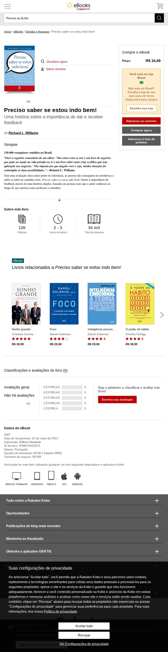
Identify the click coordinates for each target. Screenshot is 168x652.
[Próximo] (162, 315)
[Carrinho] (160, 6)
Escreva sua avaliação (117, 399)
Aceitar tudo (84, 626)
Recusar (84, 635)
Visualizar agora (57, 61)
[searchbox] (84, 18)
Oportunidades (18, 513)
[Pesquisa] (159, 18)
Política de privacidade (60, 611)
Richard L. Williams (23, 133)
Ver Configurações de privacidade (84, 644)
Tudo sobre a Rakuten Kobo (28, 500)
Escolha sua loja (141, 108)
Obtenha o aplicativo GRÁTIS (28, 551)
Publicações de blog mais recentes (33, 526)
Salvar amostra (56, 69)
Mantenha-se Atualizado (24, 538)
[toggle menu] (7, 6)
